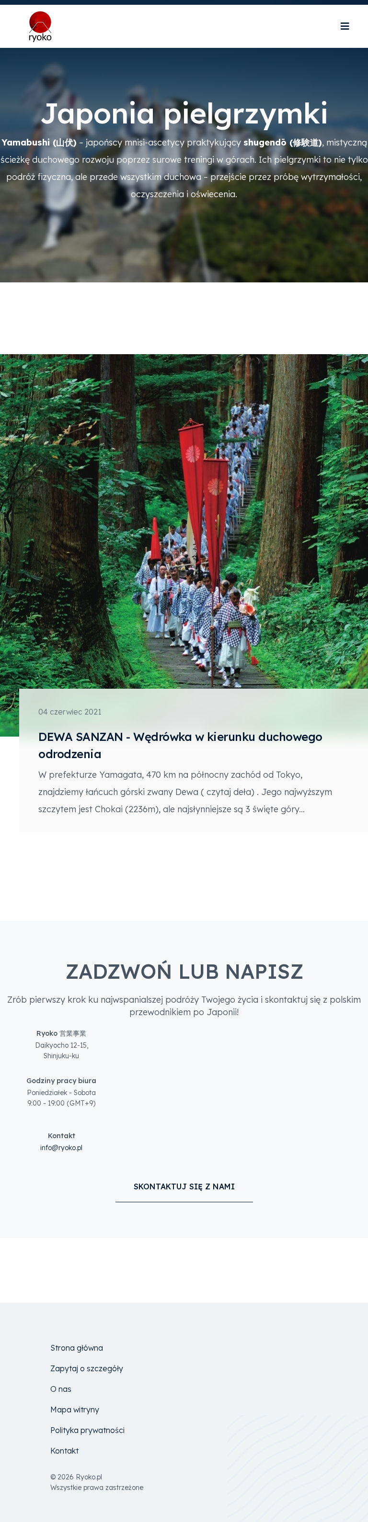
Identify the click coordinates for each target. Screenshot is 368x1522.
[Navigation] (345, 26)
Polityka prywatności (87, 1430)
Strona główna (76, 1348)
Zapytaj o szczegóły (86, 1368)
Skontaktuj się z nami (184, 1186)
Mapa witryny (74, 1409)
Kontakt (64, 1450)
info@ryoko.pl (61, 1147)
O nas (60, 1389)
